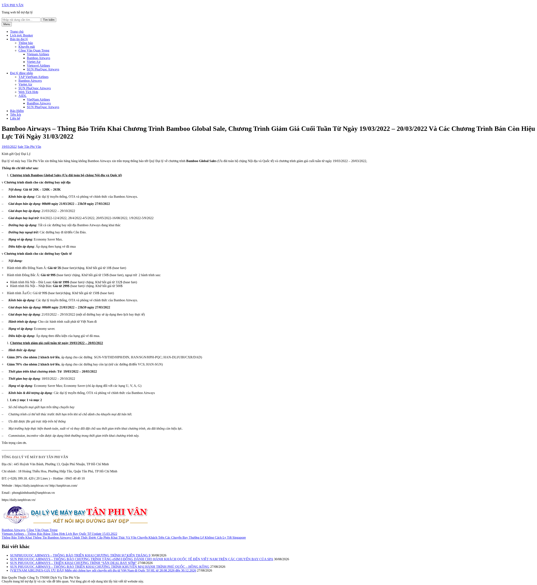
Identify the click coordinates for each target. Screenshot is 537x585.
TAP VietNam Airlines (33, 77)
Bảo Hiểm (17, 111)
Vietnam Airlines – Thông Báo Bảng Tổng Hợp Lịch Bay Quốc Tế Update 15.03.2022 (59, 534)
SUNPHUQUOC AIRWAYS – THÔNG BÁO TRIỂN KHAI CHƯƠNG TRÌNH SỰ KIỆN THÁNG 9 (80, 555)
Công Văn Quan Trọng (33, 50)
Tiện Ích (15, 114)
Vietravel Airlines (38, 65)
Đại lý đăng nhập (21, 73)
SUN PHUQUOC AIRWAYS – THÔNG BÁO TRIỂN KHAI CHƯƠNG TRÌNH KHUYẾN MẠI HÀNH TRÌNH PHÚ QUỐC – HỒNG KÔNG (109, 566)
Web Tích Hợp (28, 92)
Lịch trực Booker (21, 35)
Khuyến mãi (26, 46)
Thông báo (25, 43)
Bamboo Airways (38, 58)
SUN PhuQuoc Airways (43, 69)
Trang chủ (16, 31)
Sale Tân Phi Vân (29, 146)
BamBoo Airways (39, 103)
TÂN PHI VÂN (12, 5)
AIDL (22, 96)
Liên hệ (15, 118)
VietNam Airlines (38, 99)
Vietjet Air (33, 62)
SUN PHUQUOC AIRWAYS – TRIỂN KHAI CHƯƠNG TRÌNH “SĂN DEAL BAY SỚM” (73, 563)
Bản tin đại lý (19, 39)
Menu (6, 24)
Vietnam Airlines (38, 54)
